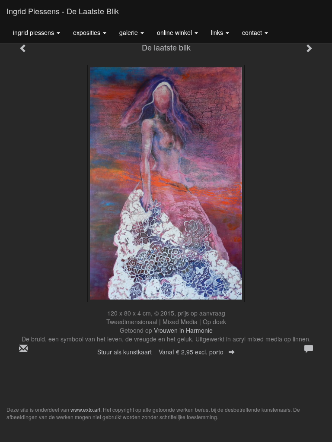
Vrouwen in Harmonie (183, 330)
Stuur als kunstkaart (160, 351)
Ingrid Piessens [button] (34, 32)
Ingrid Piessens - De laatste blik (62, 10)
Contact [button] (253, 32)
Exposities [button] (87, 32)
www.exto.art (85, 409)
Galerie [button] (129, 32)
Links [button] (218, 32)
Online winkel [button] (175, 32)
